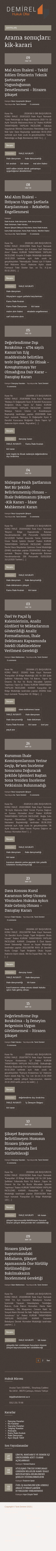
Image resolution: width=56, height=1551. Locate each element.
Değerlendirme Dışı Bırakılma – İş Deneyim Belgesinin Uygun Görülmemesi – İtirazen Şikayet (25, 1025)
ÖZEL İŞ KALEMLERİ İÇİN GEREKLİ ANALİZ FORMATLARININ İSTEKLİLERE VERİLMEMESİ (32, 1488)
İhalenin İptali (29, 1481)
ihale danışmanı (13, 158)
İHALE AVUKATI (26, 153)
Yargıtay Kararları (15, 1428)
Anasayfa (12, 1431)
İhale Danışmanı (15, 1435)
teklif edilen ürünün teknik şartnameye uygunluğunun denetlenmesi (23, 169)
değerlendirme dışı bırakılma (31, 1097)
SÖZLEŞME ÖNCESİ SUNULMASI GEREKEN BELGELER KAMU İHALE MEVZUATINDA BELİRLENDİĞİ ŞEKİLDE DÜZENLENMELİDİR (32, 1473)
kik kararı (25, 163)
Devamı (9, 145)
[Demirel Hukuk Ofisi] (28, 12)
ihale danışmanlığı (33, 158)
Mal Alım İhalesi (43, 231)
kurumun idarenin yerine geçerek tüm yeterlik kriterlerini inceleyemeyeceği (26, 863)
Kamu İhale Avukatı (40, 228)
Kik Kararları (13, 1423)
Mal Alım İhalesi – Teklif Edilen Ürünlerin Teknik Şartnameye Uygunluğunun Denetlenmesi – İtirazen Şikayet (26, 82)
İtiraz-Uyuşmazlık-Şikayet (21, 101)
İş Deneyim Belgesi (34, 1102)
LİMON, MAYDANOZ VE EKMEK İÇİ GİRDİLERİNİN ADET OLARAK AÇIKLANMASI (33, 1457)
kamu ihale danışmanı (13, 231)
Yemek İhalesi (29, 1464)
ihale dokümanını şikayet (17, 585)
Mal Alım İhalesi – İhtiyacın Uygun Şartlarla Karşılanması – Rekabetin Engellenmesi (27, 204)
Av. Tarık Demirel (19, 104)
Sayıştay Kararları (16, 1426)
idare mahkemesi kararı (29, 709)
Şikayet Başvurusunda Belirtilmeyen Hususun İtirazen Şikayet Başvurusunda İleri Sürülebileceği (25, 1143)
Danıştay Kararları (18, 383)
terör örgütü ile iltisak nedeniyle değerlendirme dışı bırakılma (27, 455)
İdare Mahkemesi (17, 657)
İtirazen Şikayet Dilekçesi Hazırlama (18, 228)
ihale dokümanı (34, 719)
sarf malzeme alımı (15, 316)
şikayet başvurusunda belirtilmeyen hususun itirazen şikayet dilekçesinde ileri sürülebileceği (27, 1221)
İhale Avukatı (9, 221)
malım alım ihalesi (14, 311)
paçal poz (10, 729)
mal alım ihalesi (40, 163)
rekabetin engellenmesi (37, 311)
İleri (48, 1360)
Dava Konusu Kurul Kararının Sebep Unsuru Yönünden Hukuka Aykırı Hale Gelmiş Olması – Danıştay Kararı (26, 900)
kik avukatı (11, 163)
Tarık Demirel (21, 1507)
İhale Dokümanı (10, 224)
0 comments (34, 104)
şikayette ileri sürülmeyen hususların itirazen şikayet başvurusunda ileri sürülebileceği (26, 1346)
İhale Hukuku (22, 224)
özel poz (45, 724)
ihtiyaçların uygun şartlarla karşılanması (24, 296)
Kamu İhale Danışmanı (16, 306)
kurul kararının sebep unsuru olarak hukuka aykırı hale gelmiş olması (25, 988)
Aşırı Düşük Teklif (16, 1438)
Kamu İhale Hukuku (29, 231)
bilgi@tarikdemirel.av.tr (19, 1397)
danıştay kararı (25, 439)
